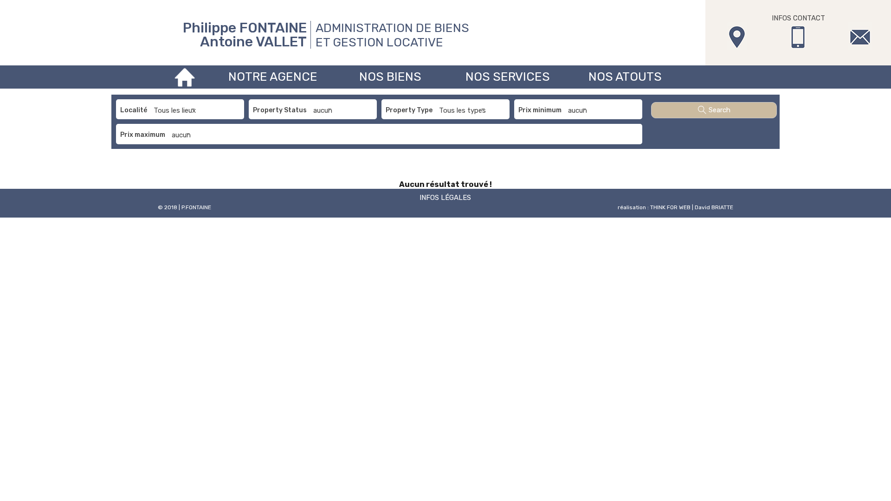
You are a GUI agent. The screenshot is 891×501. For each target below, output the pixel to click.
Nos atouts (625, 77)
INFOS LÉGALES (445, 197)
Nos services (507, 77)
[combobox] (175, 110)
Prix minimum (540, 110)
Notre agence (272, 77)
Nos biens (390, 77)
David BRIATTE (714, 207)
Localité (133, 110)
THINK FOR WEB (670, 207)
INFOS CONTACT (798, 18)
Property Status (280, 110)
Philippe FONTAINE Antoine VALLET (245, 35)
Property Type (409, 110)
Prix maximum (142, 135)
